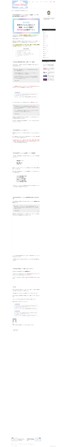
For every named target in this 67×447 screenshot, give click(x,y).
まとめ (18, 56)
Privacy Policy (46, 1)
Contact (41, 1)
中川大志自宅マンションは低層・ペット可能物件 (24, 52)
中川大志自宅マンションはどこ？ (21, 51)
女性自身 (18, 80)
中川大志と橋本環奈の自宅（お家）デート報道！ (24, 50)
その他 (45, 47)
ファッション (46, 49)
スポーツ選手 (46, 45)
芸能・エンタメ (46, 57)
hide (27, 48)
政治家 (45, 53)
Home (29, 1)
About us (37, 1)
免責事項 (51, 1)
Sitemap (33, 1)
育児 (45, 55)
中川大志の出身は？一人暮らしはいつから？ (23, 55)
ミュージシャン (46, 51)
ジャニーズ (45, 43)
